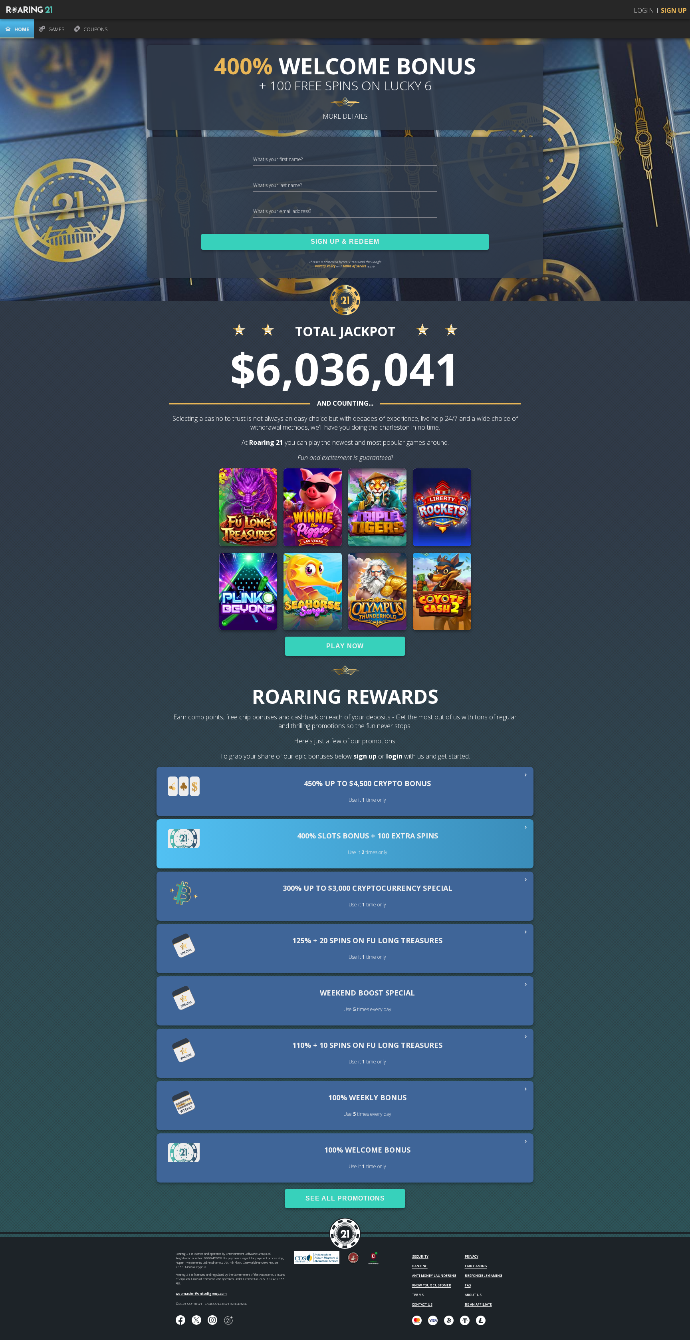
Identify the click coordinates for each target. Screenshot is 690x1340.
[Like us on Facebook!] (180, 1320)
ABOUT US (473, 1294)
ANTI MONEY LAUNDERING (434, 1275)
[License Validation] (373, 1263)
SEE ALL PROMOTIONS (345, 1198)
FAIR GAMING (476, 1266)
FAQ (468, 1285)
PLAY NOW (345, 646)
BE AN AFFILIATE (478, 1304)
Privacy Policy (325, 266)
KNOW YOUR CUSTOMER (431, 1285)
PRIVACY (471, 1256)
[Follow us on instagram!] (212, 1320)
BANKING (420, 1266)
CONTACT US (422, 1304)
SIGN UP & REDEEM (345, 241)
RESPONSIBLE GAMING (483, 1275)
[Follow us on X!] (196, 1320)
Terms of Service (354, 266)
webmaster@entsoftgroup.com (201, 1293)
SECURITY (420, 1256)
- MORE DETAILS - (345, 116)
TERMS (418, 1294)
